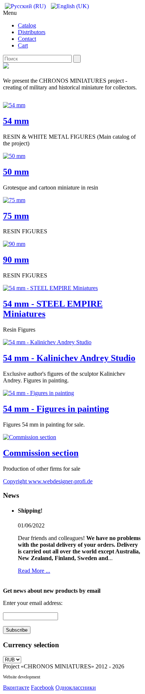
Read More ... (34, 571)
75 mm (16, 216)
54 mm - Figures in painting (56, 409)
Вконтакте (16, 687)
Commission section (40, 453)
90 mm (16, 259)
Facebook (42, 687)
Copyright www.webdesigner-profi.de (48, 481)
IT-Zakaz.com (53, 677)
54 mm (16, 121)
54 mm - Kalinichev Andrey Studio (69, 358)
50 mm (16, 172)
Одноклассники (75, 687)
